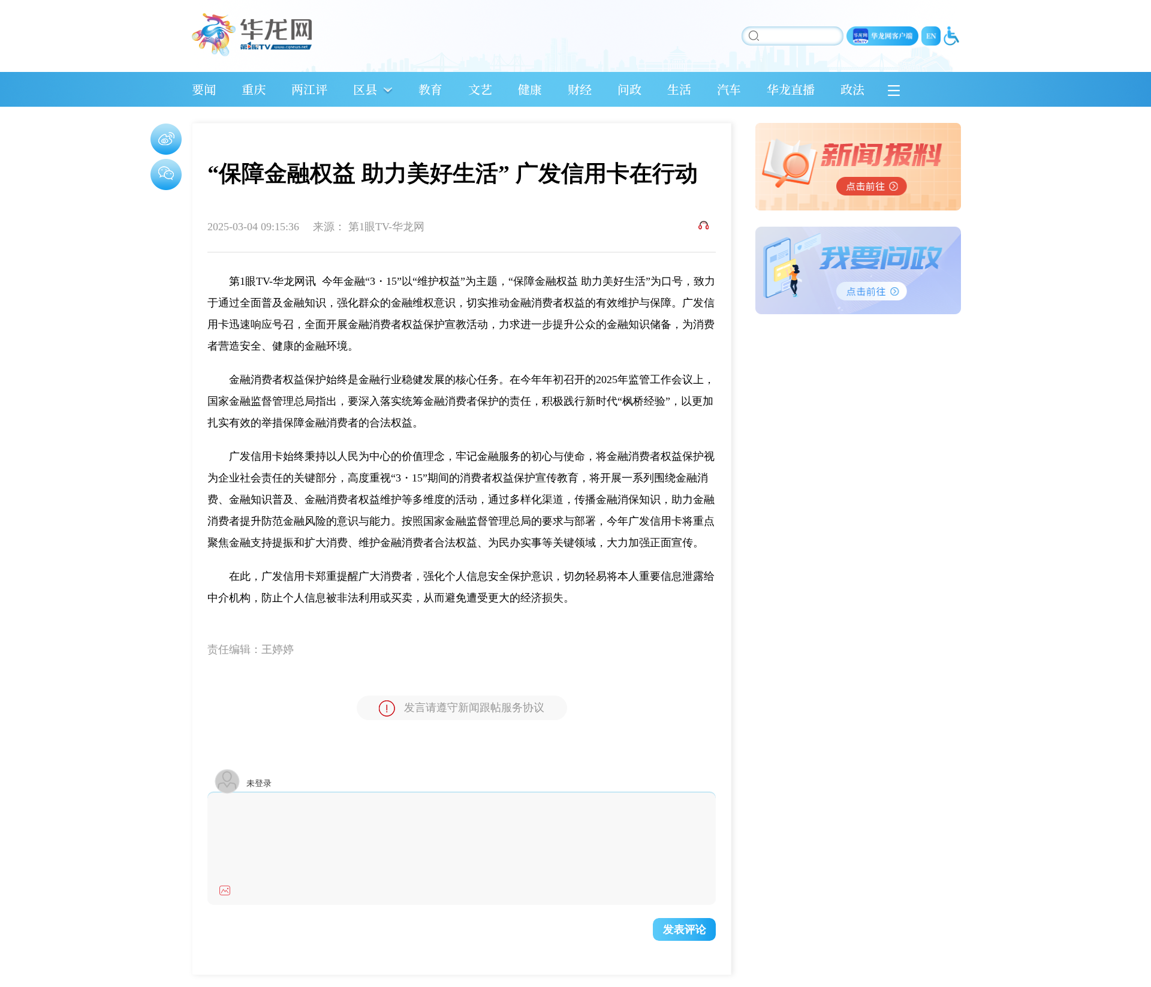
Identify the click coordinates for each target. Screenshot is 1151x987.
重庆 (254, 89)
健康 (530, 89)
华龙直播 (791, 89)
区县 (365, 89)
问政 (629, 89)
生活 (679, 89)
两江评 (309, 89)
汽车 (729, 89)
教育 (430, 89)
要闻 (204, 89)
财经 (580, 89)
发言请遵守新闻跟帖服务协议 (474, 708)
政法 (852, 89)
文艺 (480, 89)
